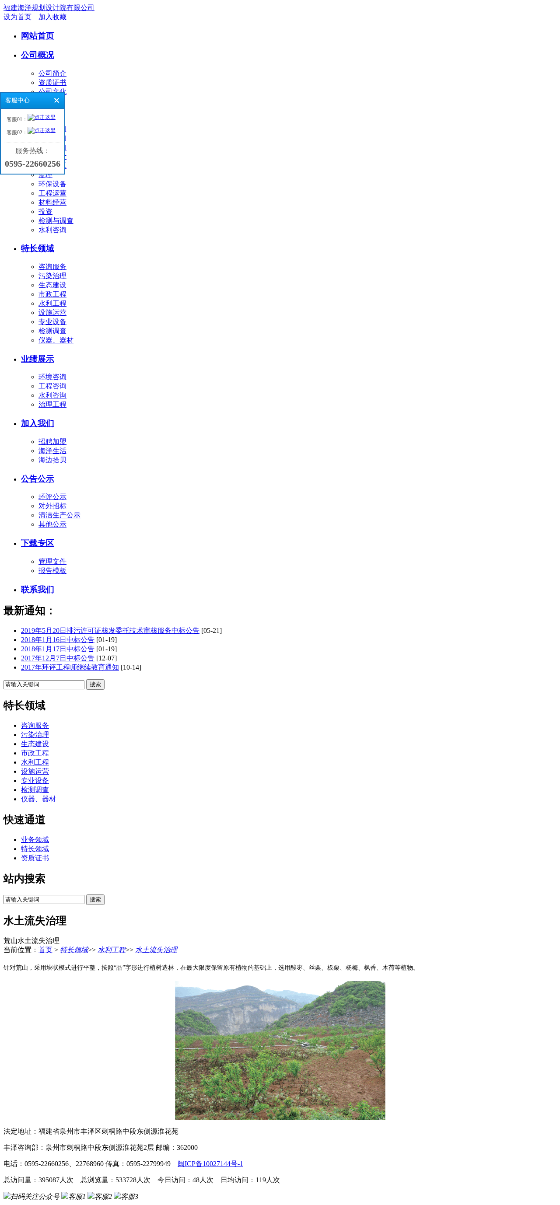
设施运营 (52, 312)
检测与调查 (56, 220)
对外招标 (52, 506)
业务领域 (35, 839)
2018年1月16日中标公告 (57, 639)
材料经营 (52, 202)
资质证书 (52, 82)
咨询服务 (52, 266)
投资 (45, 211)
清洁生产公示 (59, 515)
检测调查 (52, 331)
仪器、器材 (56, 340)
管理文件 (52, 561)
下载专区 (37, 543)
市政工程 (52, 294)
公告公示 (37, 478)
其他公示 (52, 524)
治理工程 (52, 404)
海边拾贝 (52, 460)
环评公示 (52, 496)
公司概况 (37, 54)
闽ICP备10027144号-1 (210, 1163)
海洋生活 (52, 450)
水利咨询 (52, 230)
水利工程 (52, 303)
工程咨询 (52, 386)
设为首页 (18, 17)
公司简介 (52, 73)
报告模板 (52, 570)
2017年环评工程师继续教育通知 (70, 667)
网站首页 (37, 35)
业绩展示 (37, 358)
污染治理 (52, 275)
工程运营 (52, 193)
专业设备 (52, 321)
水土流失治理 (156, 950)
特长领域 (37, 248)
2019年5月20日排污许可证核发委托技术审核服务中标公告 (110, 630)
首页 (45, 950)
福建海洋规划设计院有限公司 (49, 7)
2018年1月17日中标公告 (57, 649)
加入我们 (37, 423)
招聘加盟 (52, 441)
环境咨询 (52, 377)
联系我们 (37, 589)
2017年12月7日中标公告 (57, 658)
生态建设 (52, 285)
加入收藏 (52, 17)
